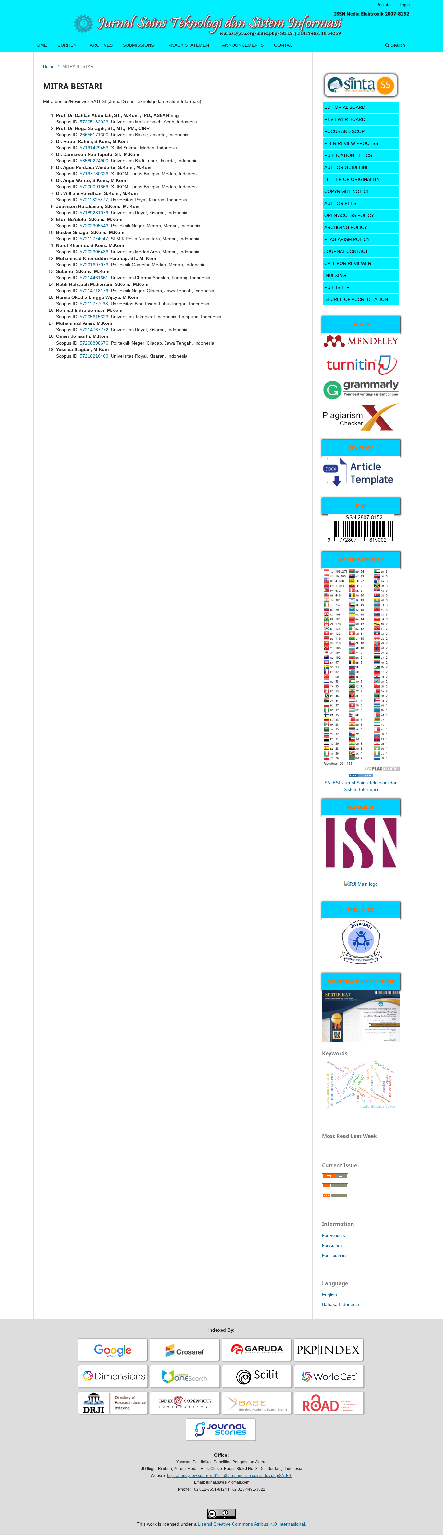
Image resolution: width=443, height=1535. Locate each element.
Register (384, 4)
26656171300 (94, 134)
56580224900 (94, 160)
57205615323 (94, 316)
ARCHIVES (101, 45)
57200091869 (94, 186)
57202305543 (94, 225)
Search (397, 45)
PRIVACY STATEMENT (188, 45)
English (329, 1294)
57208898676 (94, 343)
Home (48, 66)
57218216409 (94, 356)
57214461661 (94, 277)
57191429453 (94, 147)
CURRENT (68, 45)
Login (405, 4)
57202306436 (94, 251)
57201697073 (94, 264)
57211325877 (94, 199)
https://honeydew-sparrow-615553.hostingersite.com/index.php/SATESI (229, 1475)
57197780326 (94, 173)
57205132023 (94, 121)
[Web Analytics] (361, 776)
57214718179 (94, 290)
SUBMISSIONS (138, 45)
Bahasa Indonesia (340, 1304)
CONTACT (285, 45)
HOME (40, 45)
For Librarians (335, 1255)
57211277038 (94, 303)
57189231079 (94, 212)
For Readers (333, 1235)
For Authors (333, 1245)
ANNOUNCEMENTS (243, 45)
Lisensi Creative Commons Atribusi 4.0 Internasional (251, 1524)
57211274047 (94, 238)
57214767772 (94, 329)
